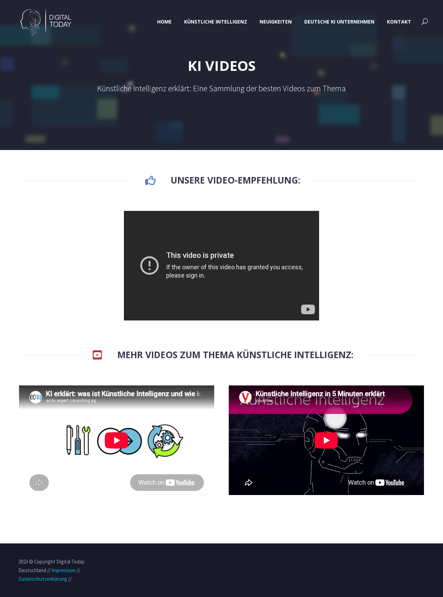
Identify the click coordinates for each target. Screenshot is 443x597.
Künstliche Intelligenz (215, 21)
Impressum (63, 570)
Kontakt (399, 21)
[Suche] (424, 21)
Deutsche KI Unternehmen (339, 21)
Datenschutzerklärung (42, 579)
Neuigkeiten (276, 21)
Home (164, 21)
